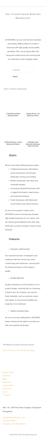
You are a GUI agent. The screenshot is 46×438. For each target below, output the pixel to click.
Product (13, 89)
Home (6, 89)
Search (15, 77)
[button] (42, 3)
